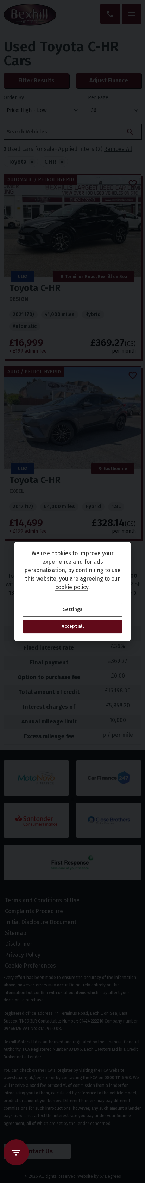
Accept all (73, 626)
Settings (72, 610)
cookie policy (71, 587)
